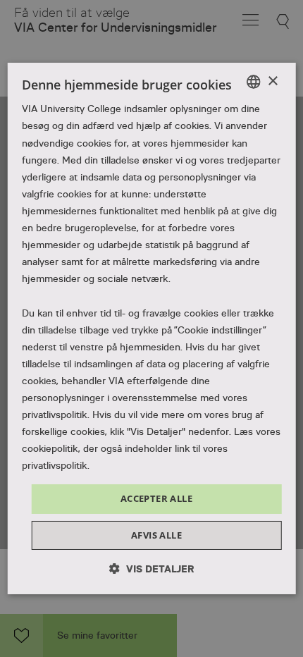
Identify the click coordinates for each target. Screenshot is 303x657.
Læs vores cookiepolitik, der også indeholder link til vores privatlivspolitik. (151, 448)
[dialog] (152, 328)
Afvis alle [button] (156, 535)
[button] (151, 568)
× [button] (272, 80)
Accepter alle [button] (156, 498)
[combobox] (253, 82)
